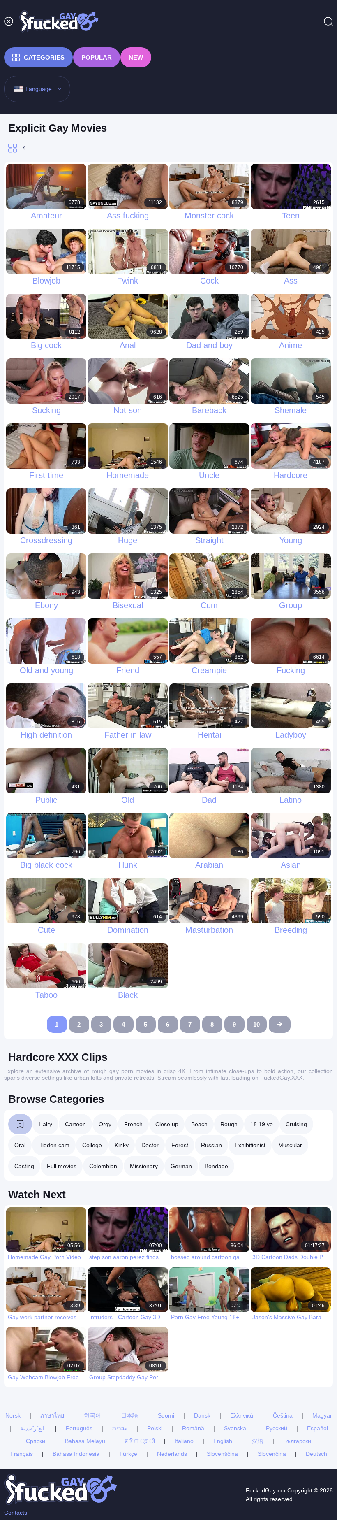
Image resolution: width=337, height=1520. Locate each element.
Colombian (103, 1166)
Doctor (150, 1145)
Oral (19, 1145)
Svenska (235, 1428)
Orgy (105, 1124)
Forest (179, 1145)
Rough (229, 1124)
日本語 (129, 1415)
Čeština (283, 1415)
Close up (166, 1124)
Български (297, 1441)
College (92, 1145)
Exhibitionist (250, 1145)
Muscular (290, 1145)
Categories (44, 57)
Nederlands (172, 1453)
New (136, 57)
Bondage (216, 1166)
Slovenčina (272, 1453)
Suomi (166, 1415)
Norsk (13, 1415)
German (181, 1166)
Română (193, 1428)
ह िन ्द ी (140, 1441)
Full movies (61, 1166)
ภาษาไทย (52, 1415)
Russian (211, 1145)
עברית (119, 1428)
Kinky (122, 1145)
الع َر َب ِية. (33, 1428)
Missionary (144, 1166)
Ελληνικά (241, 1415)
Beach (199, 1124)
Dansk (202, 1415)
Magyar (322, 1415)
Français (21, 1453)
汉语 (257, 1441)
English (222, 1441)
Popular (96, 57)
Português (79, 1428)
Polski (154, 1428)
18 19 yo (261, 1124)
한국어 (92, 1415)
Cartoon (75, 1124)
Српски (35, 1441)
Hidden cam (53, 1145)
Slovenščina (222, 1453)
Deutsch (316, 1453)
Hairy (45, 1124)
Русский (276, 1428)
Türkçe (128, 1453)
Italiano (184, 1441)
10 (256, 1024)
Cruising (296, 1124)
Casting (24, 1166)
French (133, 1124)
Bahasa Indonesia (76, 1453)
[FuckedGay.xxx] (59, 21)
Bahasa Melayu (85, 1441)
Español (317, 1428)
